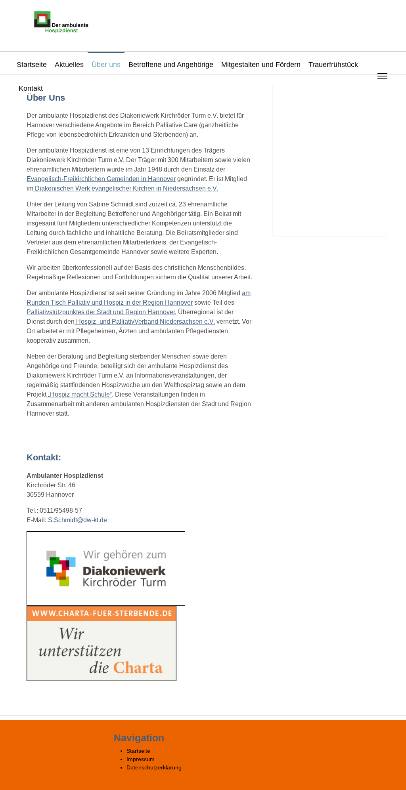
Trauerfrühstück (333, 65)
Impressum (140, 759)
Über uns (106, 65)
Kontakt (31, 88)
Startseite (32, 65)
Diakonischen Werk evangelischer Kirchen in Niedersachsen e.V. (125, 188)
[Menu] (382, 76)
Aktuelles (69, 65)
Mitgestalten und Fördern (261, 65)
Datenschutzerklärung (154, 767)
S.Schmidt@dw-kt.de (77, 520)
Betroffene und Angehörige (170, 65)
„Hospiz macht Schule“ (79, 394)
